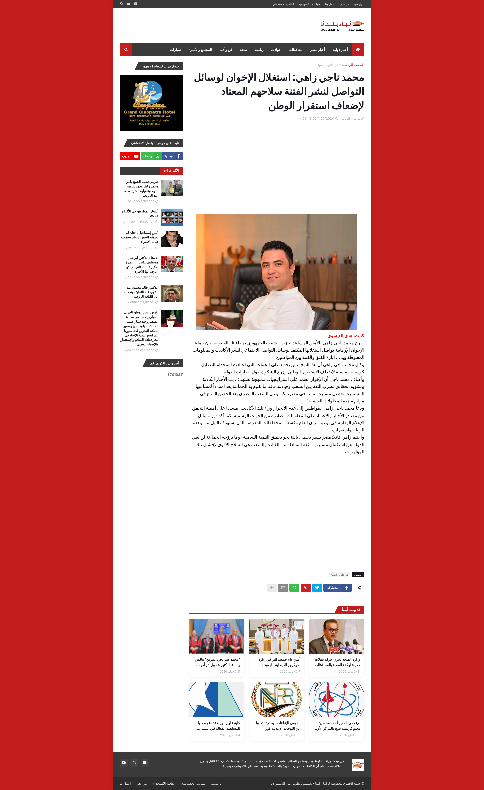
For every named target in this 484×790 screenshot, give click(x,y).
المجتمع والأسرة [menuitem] (200, 49)
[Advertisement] (211, 25)
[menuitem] (358, 49)
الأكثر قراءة (171, 170)
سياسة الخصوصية (309, 4)
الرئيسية (359, 4)
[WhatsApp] (294, 588)
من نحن (344, 4)
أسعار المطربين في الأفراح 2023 (140, 213)
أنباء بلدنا (321, 783)
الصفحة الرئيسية (353, 64)
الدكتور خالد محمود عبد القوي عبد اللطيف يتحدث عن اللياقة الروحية (141, 292)
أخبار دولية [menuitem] (340, 49)
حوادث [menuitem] (276, 49)
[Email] (283, 588)
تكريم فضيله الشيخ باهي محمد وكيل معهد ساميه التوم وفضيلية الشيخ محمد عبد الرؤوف (140, 189)
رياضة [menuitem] (259, 49)
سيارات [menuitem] (175, 49)
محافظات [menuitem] (296, 49)
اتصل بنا (330, 4)
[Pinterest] (306, 588)
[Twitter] (317, 588)
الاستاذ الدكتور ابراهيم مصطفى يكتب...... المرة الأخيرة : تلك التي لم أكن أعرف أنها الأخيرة (142, 265)
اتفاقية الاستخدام (283, 4)
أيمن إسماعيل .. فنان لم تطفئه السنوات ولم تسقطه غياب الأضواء (139, 237)
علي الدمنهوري (281, 783)
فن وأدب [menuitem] (226, 49)
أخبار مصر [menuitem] (317, 49)
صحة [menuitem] (243, 49)
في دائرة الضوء (328, 64)
